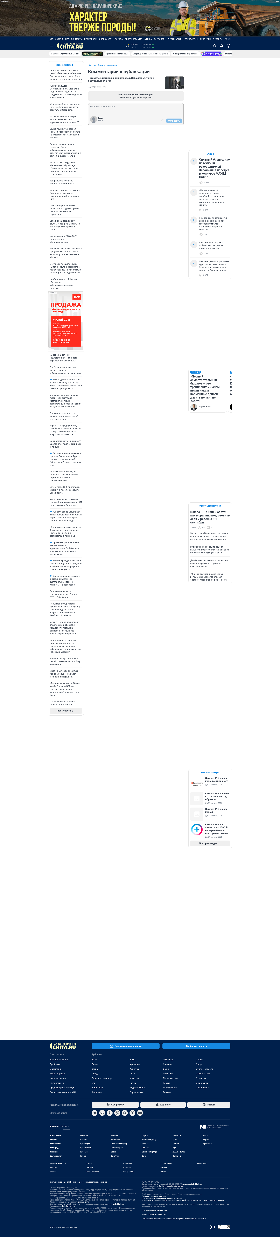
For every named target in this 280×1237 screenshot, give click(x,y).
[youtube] (140, 1113)
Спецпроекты (203, 1087)
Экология (201, 1078)
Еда (93, 1083)
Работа (166, 1083)
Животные (97, 1087)
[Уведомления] (221, 46)
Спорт (199, 1064)
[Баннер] (92, 53)
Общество (168, 1059)
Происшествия (170, 1078)
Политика (168, 1073)
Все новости (56, 39)
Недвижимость (73, 39)
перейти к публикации (105, 65)
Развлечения (170, 1087)
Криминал (135, 1064)
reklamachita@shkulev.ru (192, 1184)
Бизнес (95, 1064)
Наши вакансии (58, 1078)
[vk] (102, 1113)
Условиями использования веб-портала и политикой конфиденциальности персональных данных (183, 1200)
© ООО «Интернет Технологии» (63, 1227)
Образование (136, 1092)
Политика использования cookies (156, 1211)
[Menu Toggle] (51, 46)
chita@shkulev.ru (82, 1202)
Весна (95, 1069)
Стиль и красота (204, 1069)
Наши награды (57, 1073)
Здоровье (97, 1092)
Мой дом (134, 1078)
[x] (132, 1113)
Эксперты (205, 39)
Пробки (229, 39)
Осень (166, 1069)
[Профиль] (228, 46)
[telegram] (94, 1113)
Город (95, 1073)
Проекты (217, 39)
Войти (100, 121)
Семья (199, 1059)
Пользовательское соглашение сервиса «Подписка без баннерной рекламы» (174, 1219)
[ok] (110, 1113)
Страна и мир (203, 1073)
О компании (56, 1069)
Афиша (148, 39)
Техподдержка (57, 1083)
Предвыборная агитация (62, 1087)
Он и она (167, 1064)
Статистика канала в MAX (63, 1092)
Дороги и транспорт (102, 1078)
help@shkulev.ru (68, 1206)
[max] (125, 1113)
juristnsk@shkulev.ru (116, 1204)
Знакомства (105, 39)
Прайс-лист (55, 1064)
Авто (94, 1059)
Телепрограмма (133, 39)
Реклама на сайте (59, 1059)
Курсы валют (174, 39)
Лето (132, 1073)
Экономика (202, 1083)
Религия (167, 1092)
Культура (134, 1069)
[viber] (117, 1113)
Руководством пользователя (154, 1196)
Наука (133, 1083)
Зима (132, 1059)
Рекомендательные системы (154, 1215)
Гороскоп (159, 39)
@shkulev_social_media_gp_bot (171, 1186)
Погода (119, 39)
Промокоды (90, 39)
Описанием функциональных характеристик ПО (162, 1198)
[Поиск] (214, 46)
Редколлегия (190, 39)
